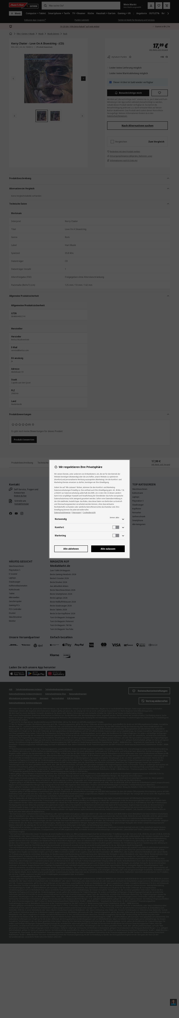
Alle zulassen (108, 548)
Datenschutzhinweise (62, 512)
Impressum (76, 512)
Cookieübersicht (89, 512)
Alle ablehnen (71, 548)
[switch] (115, 527)
